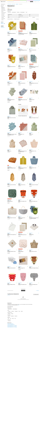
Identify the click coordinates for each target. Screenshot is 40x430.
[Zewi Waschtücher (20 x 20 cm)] (12, 196)
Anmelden (31, 1)
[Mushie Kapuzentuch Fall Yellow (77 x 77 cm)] (12, 180)
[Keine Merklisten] (37, 1)
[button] (27, 48)
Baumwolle (18, 12)
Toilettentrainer (3, 18)
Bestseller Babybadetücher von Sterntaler (12, 326)
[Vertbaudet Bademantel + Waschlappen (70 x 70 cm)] (12, 95)
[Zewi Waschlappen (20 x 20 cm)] (23, 246)
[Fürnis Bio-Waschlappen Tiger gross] (23, 196)
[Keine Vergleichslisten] (35, 1)
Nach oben (38, 290)
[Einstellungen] (28, 1)
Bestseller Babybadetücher (10, 323)
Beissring (2, 11)
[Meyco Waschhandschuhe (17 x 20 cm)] (34, 45)
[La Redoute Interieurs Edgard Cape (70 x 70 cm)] (12, 163)
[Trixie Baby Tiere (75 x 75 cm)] (12, 45)
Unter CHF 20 (9, 12)
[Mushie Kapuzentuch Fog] (23, 180)
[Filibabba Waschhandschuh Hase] (23, 95)
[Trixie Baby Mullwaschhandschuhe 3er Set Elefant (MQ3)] (34, 61)
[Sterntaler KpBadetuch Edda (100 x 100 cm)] (12, 246)
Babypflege (2, 6)
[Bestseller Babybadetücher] (23, 110)
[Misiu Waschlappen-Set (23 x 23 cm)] (23, 61)
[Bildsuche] (26, 1)
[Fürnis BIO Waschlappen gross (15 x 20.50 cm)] (34, 196)
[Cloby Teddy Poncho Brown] (34, 246)
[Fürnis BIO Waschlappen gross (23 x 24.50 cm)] (34, 279)
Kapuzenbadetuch (14, 12)
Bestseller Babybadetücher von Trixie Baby (12, 325)
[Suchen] (8, 1)
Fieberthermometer (3, 12)
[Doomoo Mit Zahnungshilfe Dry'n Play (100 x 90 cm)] (12, 229)
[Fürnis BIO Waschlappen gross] (23, 279)
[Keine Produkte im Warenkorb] (38, 1)
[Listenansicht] (38, 19)
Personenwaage (3, 16)
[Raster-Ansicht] (37, 19)
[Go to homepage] (3, 1)
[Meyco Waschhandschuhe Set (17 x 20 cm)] (23, 229)
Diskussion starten (36, 294)
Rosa (26, 12)
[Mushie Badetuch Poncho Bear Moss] (12, 112)
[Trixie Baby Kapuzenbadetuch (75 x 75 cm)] (12, 28)
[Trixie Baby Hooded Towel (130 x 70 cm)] (34, 28)
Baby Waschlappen (22, 12)
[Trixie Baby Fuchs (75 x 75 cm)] (12, 78)
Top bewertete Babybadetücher (10, 324)
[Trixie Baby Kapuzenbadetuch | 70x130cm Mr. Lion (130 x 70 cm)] (23, 163)
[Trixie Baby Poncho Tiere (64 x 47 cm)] (34, 146)
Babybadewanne (2, 27)
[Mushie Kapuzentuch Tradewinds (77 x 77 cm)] (34, 180)
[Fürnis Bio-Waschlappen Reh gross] (34, 263)
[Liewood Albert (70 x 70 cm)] (34, 229)
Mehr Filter (34, 17)
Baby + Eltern (2, 5)
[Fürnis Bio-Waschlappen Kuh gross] (34, 112)
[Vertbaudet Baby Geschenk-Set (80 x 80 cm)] (34, 78)
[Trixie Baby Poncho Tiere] (34, 163)
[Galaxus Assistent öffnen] (34, 1)
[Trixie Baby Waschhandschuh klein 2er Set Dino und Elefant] (34, 213)
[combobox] (11, 19)
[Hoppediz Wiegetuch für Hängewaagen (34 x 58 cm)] (23, 213)
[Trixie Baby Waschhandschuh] (12, 61)
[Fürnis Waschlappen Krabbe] (12, 279)
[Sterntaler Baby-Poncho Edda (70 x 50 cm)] (12, 213)
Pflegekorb (2, 17)
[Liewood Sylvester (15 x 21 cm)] (34, 95)
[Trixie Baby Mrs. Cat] (23, 129)
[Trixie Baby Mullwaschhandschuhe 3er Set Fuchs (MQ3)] (23, 28)
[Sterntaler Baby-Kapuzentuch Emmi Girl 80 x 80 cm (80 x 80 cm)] (23, 146)
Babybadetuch (3, 7)
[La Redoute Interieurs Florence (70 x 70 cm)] (23, 45)
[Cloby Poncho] (34, 129)
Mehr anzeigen (23, 290)
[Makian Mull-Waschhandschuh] (12, 263)
